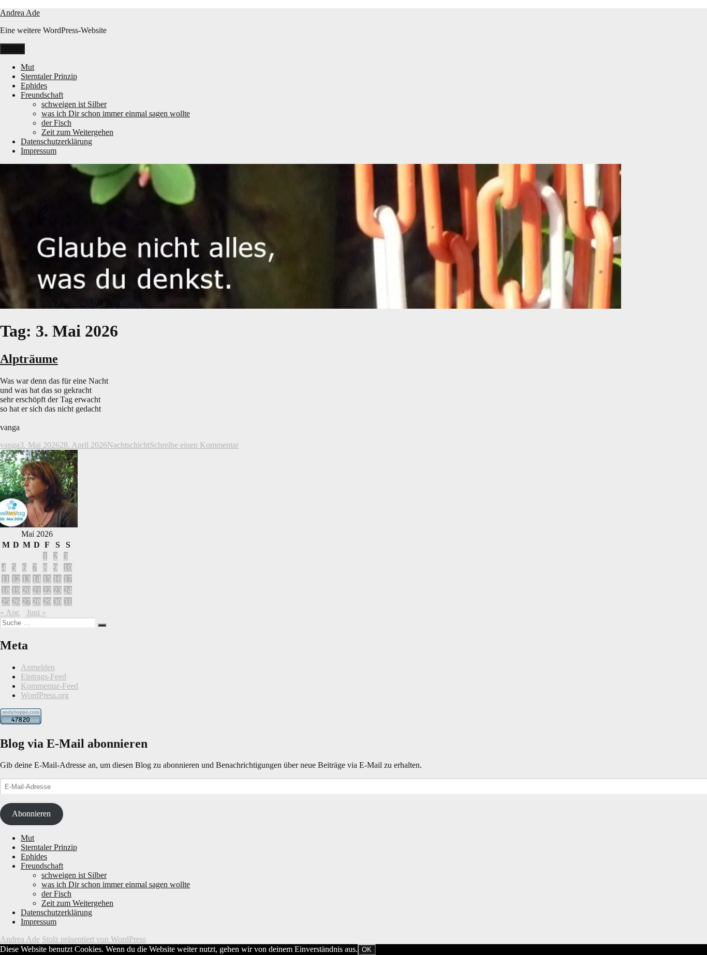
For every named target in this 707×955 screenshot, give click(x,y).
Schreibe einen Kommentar (194, 445)
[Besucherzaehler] (20, 721)
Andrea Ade (20, 12)
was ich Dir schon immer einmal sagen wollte (115, 113)
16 (57, 578)
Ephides (34, 85)
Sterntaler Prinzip (49, 76)
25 (6, 601)
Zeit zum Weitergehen (77, 132)
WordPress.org (45, 695)
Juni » (36, 612)
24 (68, 590)
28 (37, 601)
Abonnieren (31, 813)
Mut (27, 67)
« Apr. (10, 612)
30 (57, 601)
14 (37, 578)
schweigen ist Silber (74, 104)
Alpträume (29, 359)
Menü (12, 49)
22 (47, 590)
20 (26, 590)
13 (26, 578)
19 (16, 590)
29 (47, 601)
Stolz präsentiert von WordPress (94, 939)
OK (367, 949)
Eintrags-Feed (43, 676)
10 (68, 567)
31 (68, 601)
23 (57, 590)
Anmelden (38, 667)
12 (16, 578)
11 (5, 578)
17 (68, 578)
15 (47, 578)
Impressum (38, 150)
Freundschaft (42, 94)
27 (26, 601)
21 (37, 590)
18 (6, 590)
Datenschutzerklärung (56, 141)
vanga (10, 445)
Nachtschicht (128, 445)
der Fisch (56, 122)
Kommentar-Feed (49, 685)
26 (16, 601)
